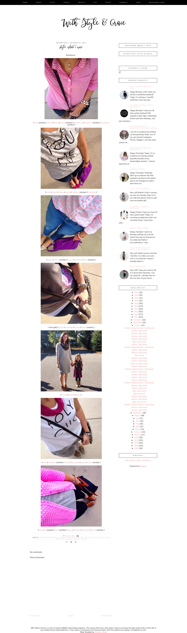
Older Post (35, 616)
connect (123, 2)
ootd (93, 537)
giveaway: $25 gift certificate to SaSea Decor (143, 127)
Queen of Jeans (137, 169)
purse (63, 123)
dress (64, 395)
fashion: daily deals (139, 331)
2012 (136, 440)
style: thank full (139, 394)
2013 (137, 437)
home (25, 2)
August (137, 415)
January (137, 435)
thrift (108, 2)
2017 (136, 309)
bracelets (92, 192)
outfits (100, 537)
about (39, 2)
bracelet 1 (78, 123)
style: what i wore (139, 342)
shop (138, 2)
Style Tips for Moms (140, 189)
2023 (137, 292)
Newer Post (107, 616)
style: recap (139, 355)
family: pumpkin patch (139, 364)
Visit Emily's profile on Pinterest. (138, 460)
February (137, 432)
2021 (137, 298)
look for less (73, 537)
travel (66, 2)
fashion (61, 537)
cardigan (42, 530)
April (137, 426)
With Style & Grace (93, 23)
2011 (136, 443)
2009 (137, 448)
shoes (49, 123)
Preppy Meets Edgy (139, 228)
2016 (136, 312)
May (137, 424)
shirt (36, 123)
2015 (136, 314)
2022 (137, 295)
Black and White (138, 266)
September (137, 413)
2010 (136, 446)
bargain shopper (48, 537)
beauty (81, 2)
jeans (56, 123)
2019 (136, 303)
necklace (75, 192)
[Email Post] (77, 536)
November (137, 322)
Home (71, 616)
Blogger (143, 466)
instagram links (157, 2)
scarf (78, 395)
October (137, 325)
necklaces (105, 123)
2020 (137, 301)
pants (83, 462)
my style (85, 537)
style (52, 2)
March (137, 429)
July (137, 418)
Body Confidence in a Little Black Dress (140, 248)
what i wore (81, 539)
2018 (136, 306)
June (138, 421)
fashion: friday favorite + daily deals (139, 369)
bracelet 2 (88, 123)
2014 (136, 317)
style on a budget (65, 539)
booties (71, 395)
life (95, 2)
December (137, 320)
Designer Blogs (101, 632)
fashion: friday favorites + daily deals (139, 328)
